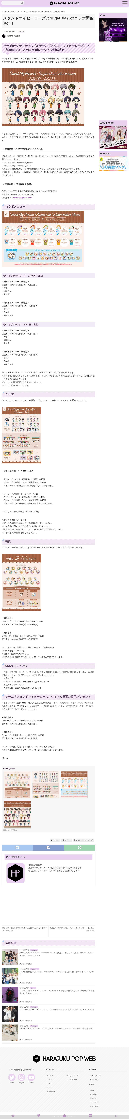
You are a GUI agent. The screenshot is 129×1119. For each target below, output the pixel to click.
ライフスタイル (72, 1076)
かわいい (56, 840)
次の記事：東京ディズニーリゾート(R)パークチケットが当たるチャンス (72, 929)
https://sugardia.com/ (22, 198)
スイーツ (67, 840)
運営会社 (93, 1095)
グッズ (33, 988)
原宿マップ (94, 1080)
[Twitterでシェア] (17, 848)
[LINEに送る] (79, 848)
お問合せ (93, 1098)
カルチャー (34, 969)
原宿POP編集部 (13, 36)
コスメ (49, 1080)
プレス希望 (94, 1102)
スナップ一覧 (95, 1076)
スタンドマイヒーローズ (84, 840)
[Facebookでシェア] (48, 848)
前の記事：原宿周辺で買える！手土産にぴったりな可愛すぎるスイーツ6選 (24, 929)
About (92, 1091)
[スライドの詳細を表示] (113, 40)
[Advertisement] (25, 907)
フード (21, 32)
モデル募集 (94, 1106)
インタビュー (71, 1080)
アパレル (34, 950)
